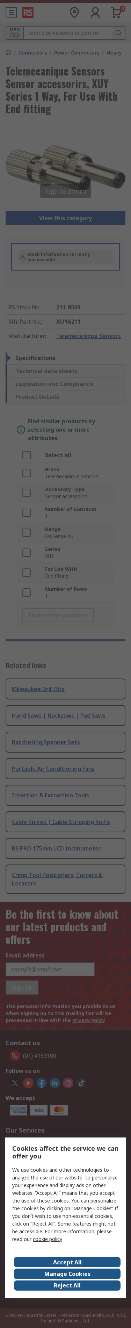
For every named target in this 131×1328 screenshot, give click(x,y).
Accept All (67, 1262)
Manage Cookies (67, 1274)
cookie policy (47, 1239)
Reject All (67, 1285)
